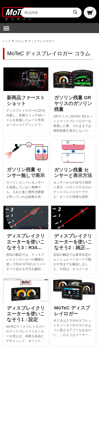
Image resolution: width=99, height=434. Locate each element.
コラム (19, 41)
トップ (6, 41)
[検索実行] (76, 12)
